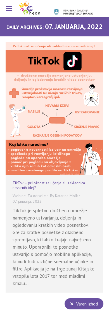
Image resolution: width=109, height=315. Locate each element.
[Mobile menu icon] (9, 8)
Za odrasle (36, 195)
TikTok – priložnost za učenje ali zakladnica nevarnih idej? (49, 185)
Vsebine (19, 195)
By (64, 195)
